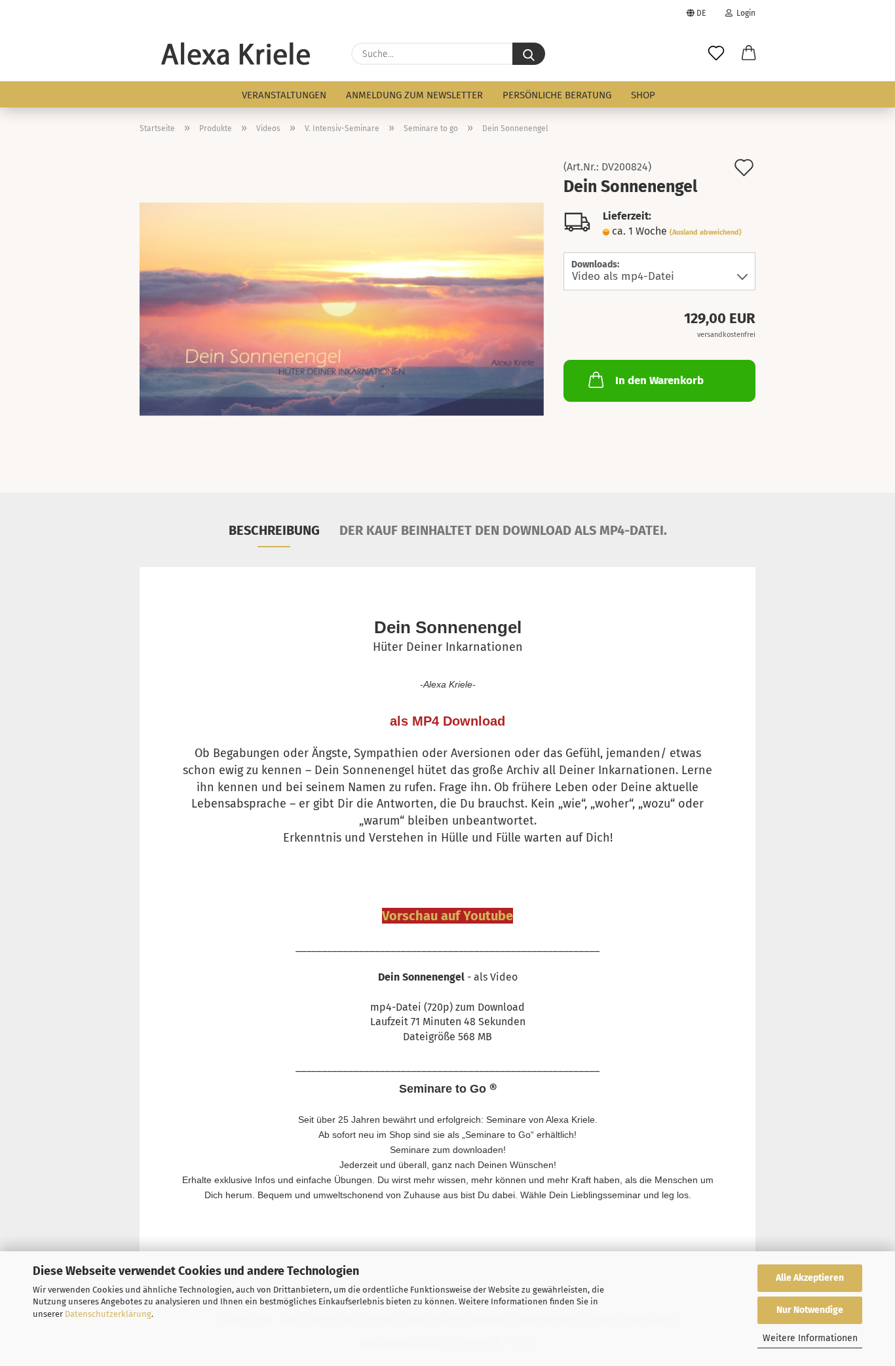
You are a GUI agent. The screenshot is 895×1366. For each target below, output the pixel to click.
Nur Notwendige (809, 1310)
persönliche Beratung (557, 95)
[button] (749, 53)
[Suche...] (528, 54)
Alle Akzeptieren (810, 1277)
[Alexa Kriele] (236, 53)
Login (744, 13)
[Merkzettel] (716, 53)
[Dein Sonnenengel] (342, 308)
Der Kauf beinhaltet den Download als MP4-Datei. (503, 530)
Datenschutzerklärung (108, 1314)
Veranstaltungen (284, 95)
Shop (643, 95)
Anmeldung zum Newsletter (414, 95)
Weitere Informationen (810, 1338)
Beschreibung (274, 530)
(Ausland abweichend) (706, 232)
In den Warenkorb (659, 380)
